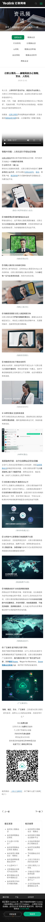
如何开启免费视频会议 (34, 848)
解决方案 (6, 897)
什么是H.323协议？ (13, 842)
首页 (7, 27)
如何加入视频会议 (13, 830)
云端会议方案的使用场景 (34, 872)
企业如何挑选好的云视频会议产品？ (34, 842)
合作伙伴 (31, 897)
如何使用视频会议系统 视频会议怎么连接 (13, 848)
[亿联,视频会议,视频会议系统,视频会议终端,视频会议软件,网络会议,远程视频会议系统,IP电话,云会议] (14, 3)
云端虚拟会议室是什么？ (34, 879)
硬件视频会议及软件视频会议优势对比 (13, 876)
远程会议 (16, 27)
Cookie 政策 (25, 909)
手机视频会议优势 (34, 854)
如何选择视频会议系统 (13, 836)
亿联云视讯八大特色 (34, 866)
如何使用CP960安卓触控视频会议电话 (13, 882)
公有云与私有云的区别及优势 (34, 860)
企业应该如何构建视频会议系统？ (34, 885)
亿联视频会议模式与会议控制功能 (13, 870)
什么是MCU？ (12, 865)
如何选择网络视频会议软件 (13, 860)
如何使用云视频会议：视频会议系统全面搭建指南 (13, 854)
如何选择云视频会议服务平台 (34, 836)
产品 (16, 897)
